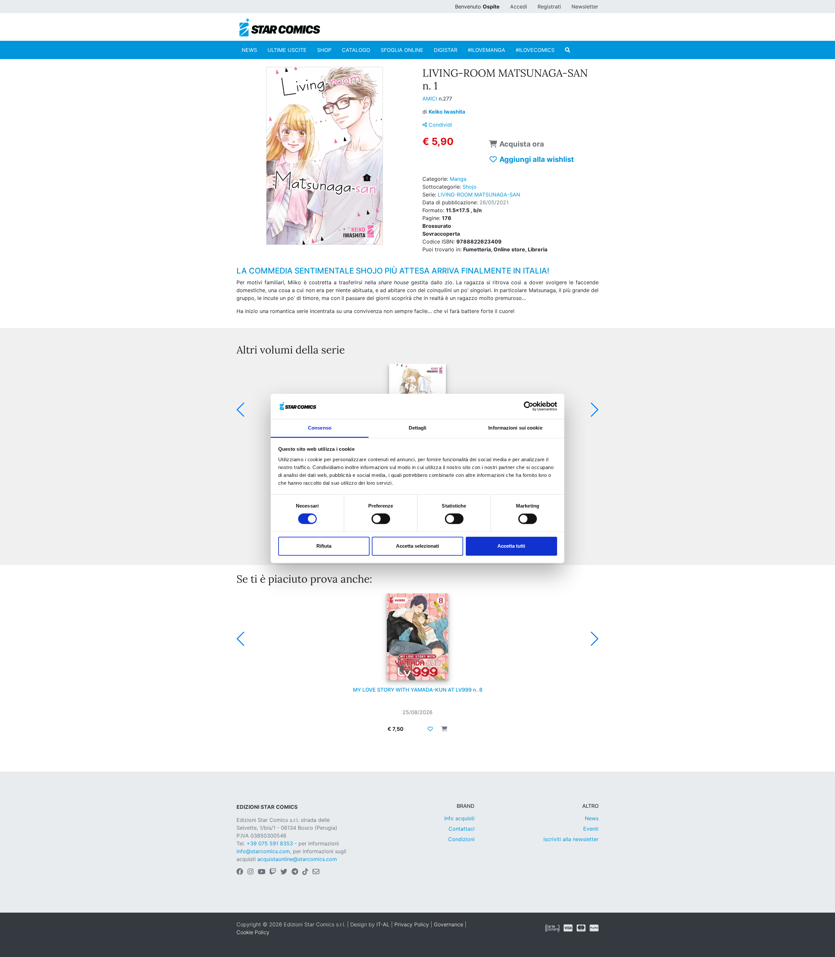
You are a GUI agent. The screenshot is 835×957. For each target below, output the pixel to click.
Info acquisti (459, 818)
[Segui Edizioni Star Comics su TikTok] (305, 872)
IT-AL (382, 924)
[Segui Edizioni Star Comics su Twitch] (272, 872)
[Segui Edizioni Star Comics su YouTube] (261, 872)
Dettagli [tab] (418, 428)
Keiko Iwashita (447, 111)
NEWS (249, 50)
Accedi (518, 6)
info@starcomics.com (263, 851)
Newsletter (584, 6)
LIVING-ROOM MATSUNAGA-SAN (479, 194)
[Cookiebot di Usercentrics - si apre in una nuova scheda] (528, 406)
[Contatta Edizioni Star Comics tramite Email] (315, 872)
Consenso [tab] (319, 428)
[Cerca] (567, 49)
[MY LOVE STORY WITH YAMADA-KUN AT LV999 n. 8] (417, 636)
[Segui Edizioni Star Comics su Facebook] (239, 872)
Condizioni (461, 839)
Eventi (591, 828)
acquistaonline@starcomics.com (297, 859)
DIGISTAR (445, 50)
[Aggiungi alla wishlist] (430, 729)
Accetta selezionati (417, 546)
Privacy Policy (411, 924)
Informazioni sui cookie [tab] (515, 428)
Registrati (549, 6)
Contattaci (461, 828)
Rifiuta (323, 546)
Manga (458, 179)
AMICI (430, 98)
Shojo (470, 186)
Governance (448, 924)
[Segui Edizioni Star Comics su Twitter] (284, 872)
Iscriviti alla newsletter (571, 839)
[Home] (280, 27)
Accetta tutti (511, 546)
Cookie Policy (252, 932)
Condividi (439, 124)
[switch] (381, 519)
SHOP (324, 50)
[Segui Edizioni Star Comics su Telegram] (295, 872)
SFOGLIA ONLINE (402, 50)
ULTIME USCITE (287, 50)
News (592, 818)
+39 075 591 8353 (270, 843)
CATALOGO (356, 50)
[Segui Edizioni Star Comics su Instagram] (250, 872)
